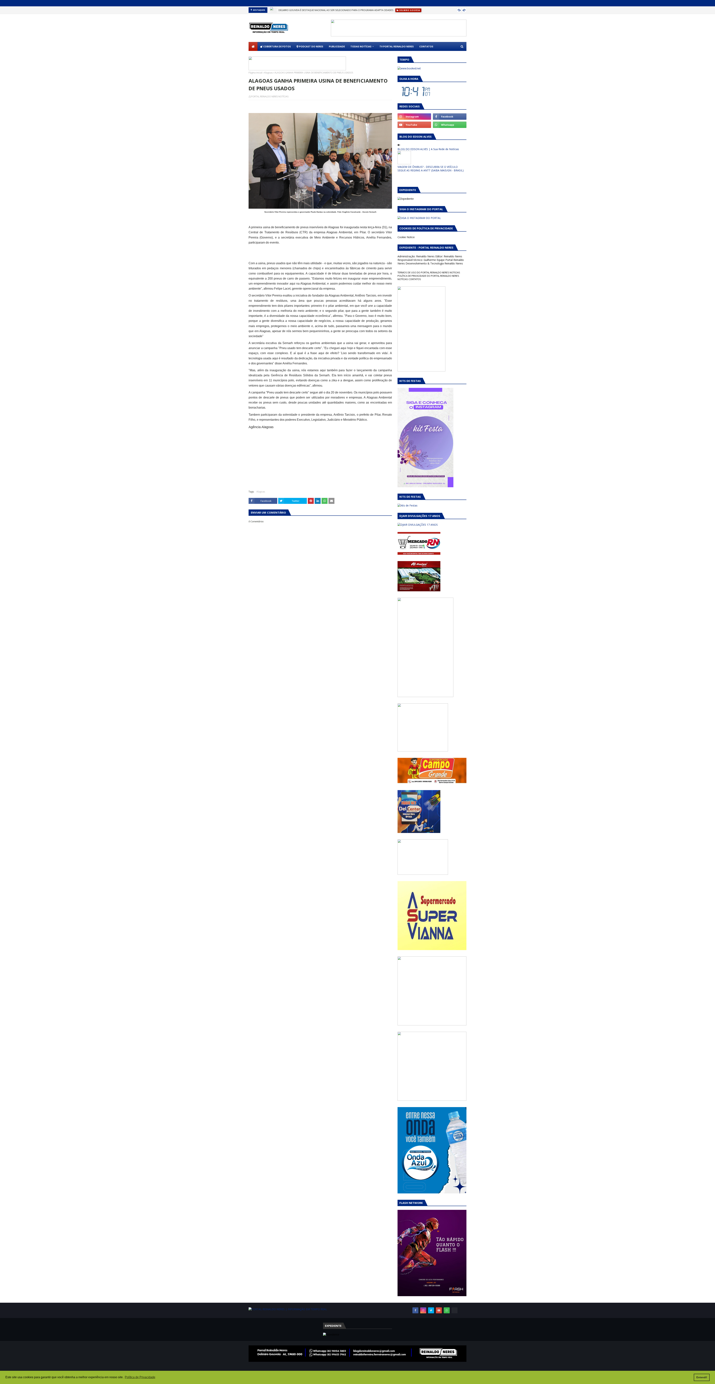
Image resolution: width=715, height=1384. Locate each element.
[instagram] (414, 116)
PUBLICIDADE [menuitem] (337, 46)
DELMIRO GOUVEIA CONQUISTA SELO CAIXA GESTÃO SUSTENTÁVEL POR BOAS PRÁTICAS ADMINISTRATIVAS (338, 10)
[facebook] (449, 116)
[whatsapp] (449, 125)
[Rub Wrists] (454, 1310)
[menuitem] (253, 46)
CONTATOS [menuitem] (426, 46)
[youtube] (414, 125)
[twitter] (431, 1310)
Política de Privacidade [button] (140, 1377)
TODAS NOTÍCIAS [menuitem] (360, 46)
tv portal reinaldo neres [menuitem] (396, 46)
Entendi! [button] (701, 1377)
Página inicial (255, 72)
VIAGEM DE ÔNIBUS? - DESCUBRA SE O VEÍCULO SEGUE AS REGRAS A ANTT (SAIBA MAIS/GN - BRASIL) (431, 168)
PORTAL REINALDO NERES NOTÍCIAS (269, 96)
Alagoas (268, 72)
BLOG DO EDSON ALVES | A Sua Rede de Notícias (428, 149)
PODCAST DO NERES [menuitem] (310, 46)
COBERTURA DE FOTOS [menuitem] (277, 46)
